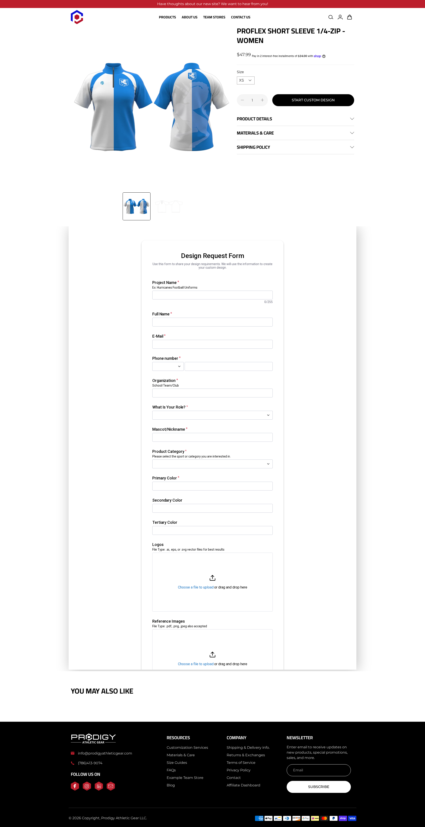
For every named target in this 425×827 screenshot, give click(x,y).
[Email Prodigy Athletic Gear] (111, 789)
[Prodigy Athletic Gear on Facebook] (75, 789)
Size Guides (177, 763)
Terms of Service (241, 763)
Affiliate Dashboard (243, 785)
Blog (171, 785)
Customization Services (187, 747)
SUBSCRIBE (318, 787)
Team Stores (214, 17)
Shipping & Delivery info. (248, 747)
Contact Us (240, 17)
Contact (234, 778)
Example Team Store (185, 778)
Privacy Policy (239, 770)
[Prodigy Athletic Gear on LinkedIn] (99, 789)
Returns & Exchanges (246, 755)
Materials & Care (181, 755)
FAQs (171, 770)
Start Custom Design (313, 100)
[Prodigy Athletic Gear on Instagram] (87, 789)
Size (240, 72)
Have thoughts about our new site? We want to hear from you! (212, 4)
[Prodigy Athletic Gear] (77, 17)
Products (167, 17)
